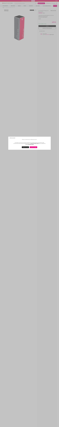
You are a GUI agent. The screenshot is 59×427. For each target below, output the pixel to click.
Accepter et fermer (33, 147)
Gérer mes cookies (25, 147)
